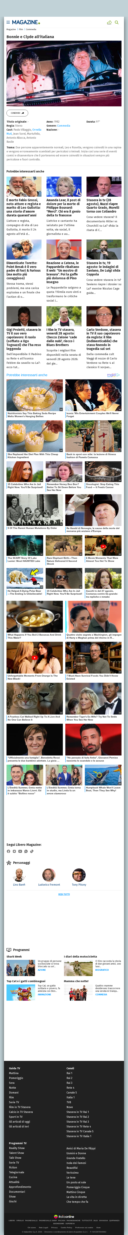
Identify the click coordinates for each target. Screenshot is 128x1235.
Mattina (13, 1073)
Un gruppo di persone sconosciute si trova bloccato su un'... (50, 964)
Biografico (102, 970)
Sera (11, 1082)
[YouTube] (20, 851)
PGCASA (61, 1220)
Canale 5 (71, 1092)
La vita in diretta (76, 1197)
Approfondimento (20, 1187)
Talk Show (15, 1157)
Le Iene (71, 1177)
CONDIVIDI (15, 113)
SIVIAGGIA (103, 1220)
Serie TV (14, 1102)
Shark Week (14, 956)
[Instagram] (14, 851)
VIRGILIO (20, 1220)
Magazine (11, 29)
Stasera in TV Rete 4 (78, 1126)
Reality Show (16, 1148)
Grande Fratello (75, 1158)
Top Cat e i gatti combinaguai (25, 981)
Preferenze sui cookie (84, 1227)
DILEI (96, 1220)
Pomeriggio (16, 1078)
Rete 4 (70, 1087)
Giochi (12, 1201)
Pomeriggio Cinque (78, 1187)
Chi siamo (32, 1227)
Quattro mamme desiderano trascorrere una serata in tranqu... (107, 988)
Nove (69, 1107)
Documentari (17, 1191)
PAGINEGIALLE (31, 1220)
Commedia (31, 29)
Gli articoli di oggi (19, 1121)
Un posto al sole (76, 1182)
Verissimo (72, 1172)
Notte (12, 1087)
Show (12, 1196)
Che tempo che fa (77, 1201)
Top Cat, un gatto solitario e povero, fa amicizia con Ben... (49, 988)
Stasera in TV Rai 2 (77, 1116)
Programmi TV (17, 1143)
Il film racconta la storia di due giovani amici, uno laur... (108, 964)
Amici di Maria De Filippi (81, 1148)
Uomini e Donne (76, 1153)
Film (21, 29)
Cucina (13, 1177)
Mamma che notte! (76, 981)
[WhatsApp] (26, 851)
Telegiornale (16, 1172)
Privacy (54, 1227)
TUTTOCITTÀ (87, 1220)
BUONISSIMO (58, 1223)
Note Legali (43, 1227)
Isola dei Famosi (76, 1163)
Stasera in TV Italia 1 (78, 1136)
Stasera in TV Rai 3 (77, 1121)
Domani (13, 1092)
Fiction (13, 1167)
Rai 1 (69, 1073)
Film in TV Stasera (19, 1107)
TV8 (68, 1102)
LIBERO (12, 1220)
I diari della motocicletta (80, 956)
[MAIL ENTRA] (109, 22)
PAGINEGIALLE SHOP (48, 1220)
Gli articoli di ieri (19, 1126)
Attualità (14, 1182)
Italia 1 (70, 1097)
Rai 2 (69, 1078)
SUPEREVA (70, 1223)
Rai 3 (69, 1082)
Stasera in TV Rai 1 (77, 1112)
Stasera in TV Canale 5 (80, 1131)
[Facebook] (8, 851)
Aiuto (98, 1227)
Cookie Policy (66, 1227)
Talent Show (16, 1153)
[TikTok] (32, 851)
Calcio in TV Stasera (21, 1112)
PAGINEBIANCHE (73, 1220)
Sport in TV (15, 1116)
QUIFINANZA (114, 1220)
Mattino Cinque (75, 1192)
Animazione (44, 994)
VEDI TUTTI (64, 894)
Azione (42, 970)
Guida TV (14, 1068)
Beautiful (72, 1167)
